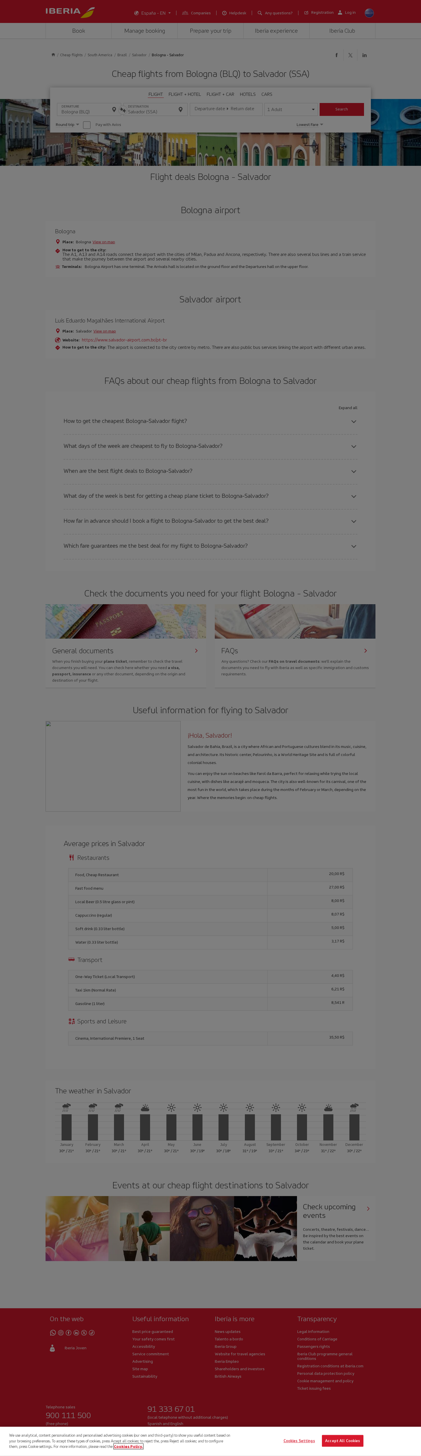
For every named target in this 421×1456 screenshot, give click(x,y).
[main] (210, 1441)
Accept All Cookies (342, 1440)
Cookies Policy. (128, 1446)
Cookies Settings (299, 1440)
